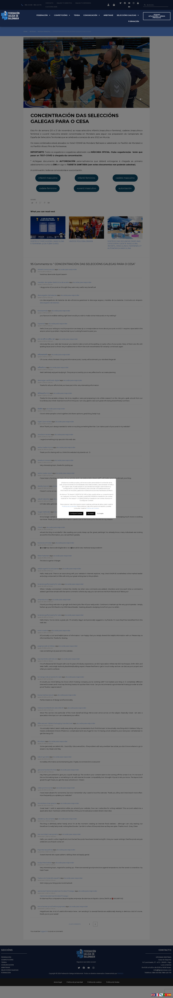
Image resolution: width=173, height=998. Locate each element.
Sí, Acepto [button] (100, 513)
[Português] (165, 995)
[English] (153, 995)
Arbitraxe (108, 15)
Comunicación (90, 15)
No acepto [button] (91, 513)
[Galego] (161, 995)
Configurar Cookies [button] (76, 513)
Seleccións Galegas (126, 15)
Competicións (60, 15)
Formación (133, 21)
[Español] (169, 995)
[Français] (157, 995)
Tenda (77, 15)
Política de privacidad (69, 506)
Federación (42, 15)
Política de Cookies (92, 508)
